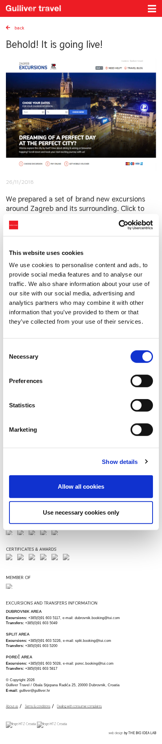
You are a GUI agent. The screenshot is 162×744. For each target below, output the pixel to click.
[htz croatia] (21, 724)
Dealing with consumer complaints (79, 706)
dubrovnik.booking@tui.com (97, 618)
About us (12, 706)
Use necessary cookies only (81, 512)
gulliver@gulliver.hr (34, 691)
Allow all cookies (81, 486)
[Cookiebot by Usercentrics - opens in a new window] (118, 225)
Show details (120, 461)
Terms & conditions (37, 706)
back (18, 28)
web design (116, 733)
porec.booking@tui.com (94, 663)
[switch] (142, 381)
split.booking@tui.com (93, 641)
